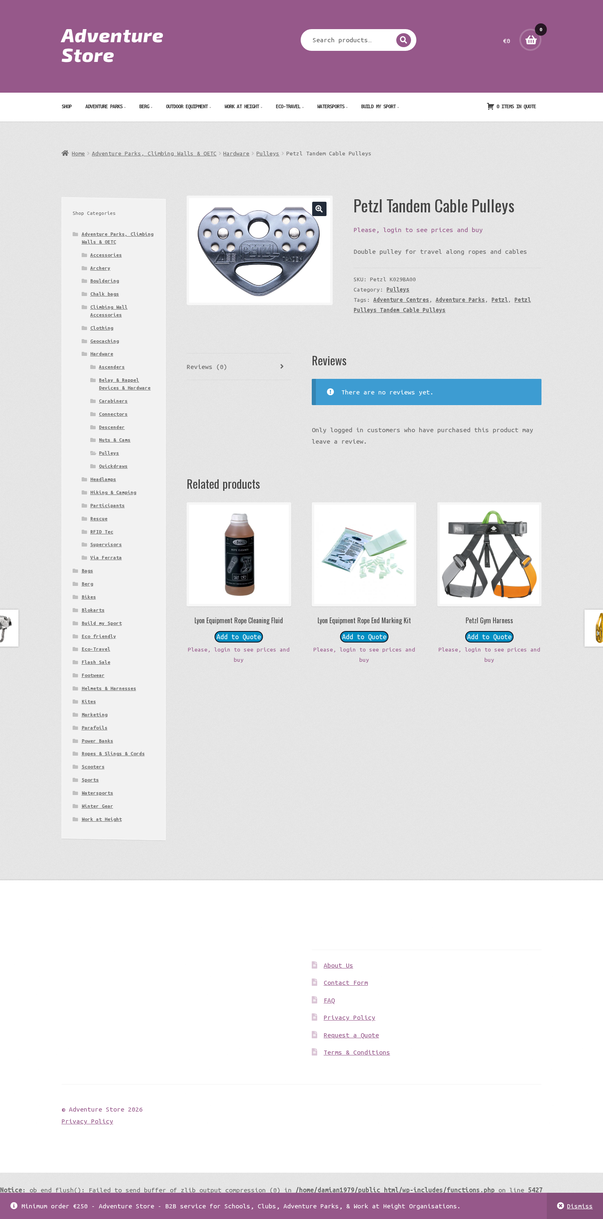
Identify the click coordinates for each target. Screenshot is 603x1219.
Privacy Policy (349, 1017)
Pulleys (267, 153)
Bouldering (104, 280)
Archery (100, 268)
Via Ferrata (106, 557)
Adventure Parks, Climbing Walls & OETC (154, 153)
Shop (66, 106)
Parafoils (94, 727)
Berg (144, 106)
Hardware (236, 153)
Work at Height (241, 106)
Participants (107, 505)
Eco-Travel (288, 106)
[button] (319, 209)
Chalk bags (104, 293)
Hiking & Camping (113, 492)
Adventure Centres (401, 299)
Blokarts (93, 610)
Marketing (94, 714)
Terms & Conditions (357, 1052)
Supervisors (106, 544)
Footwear (93, 675)
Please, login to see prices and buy (418, 229)
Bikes (89, 596)
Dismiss (580, 1206)
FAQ (329, 1000)
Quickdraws (113, 466)
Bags (87, 570)
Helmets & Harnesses (109, 688)
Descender (112, 427)
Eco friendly (99, 636)
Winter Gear (97, 806)
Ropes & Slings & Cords (113, 753)
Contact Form (346, 982)
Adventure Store (113, 44)
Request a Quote (351, 1035)
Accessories (106, 254)
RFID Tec (101, 531)
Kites (89, 701)
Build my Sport (378, 106)
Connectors (113, 414)
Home (78, 153)
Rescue (98, 518)
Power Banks (97, 740)
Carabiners (113, 400)
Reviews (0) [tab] (207, 366)
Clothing (101, 327)
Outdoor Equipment (187, 106)
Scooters (93, 766)
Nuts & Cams (114, 439)
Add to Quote (239, 636)
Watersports (330, 106)
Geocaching (104, 341)
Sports (90, 779)
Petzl (499, 299)
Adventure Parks (103, 106)
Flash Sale (96, 662)
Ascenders (112, 366)
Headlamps (103, 479)
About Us (338, 965)
